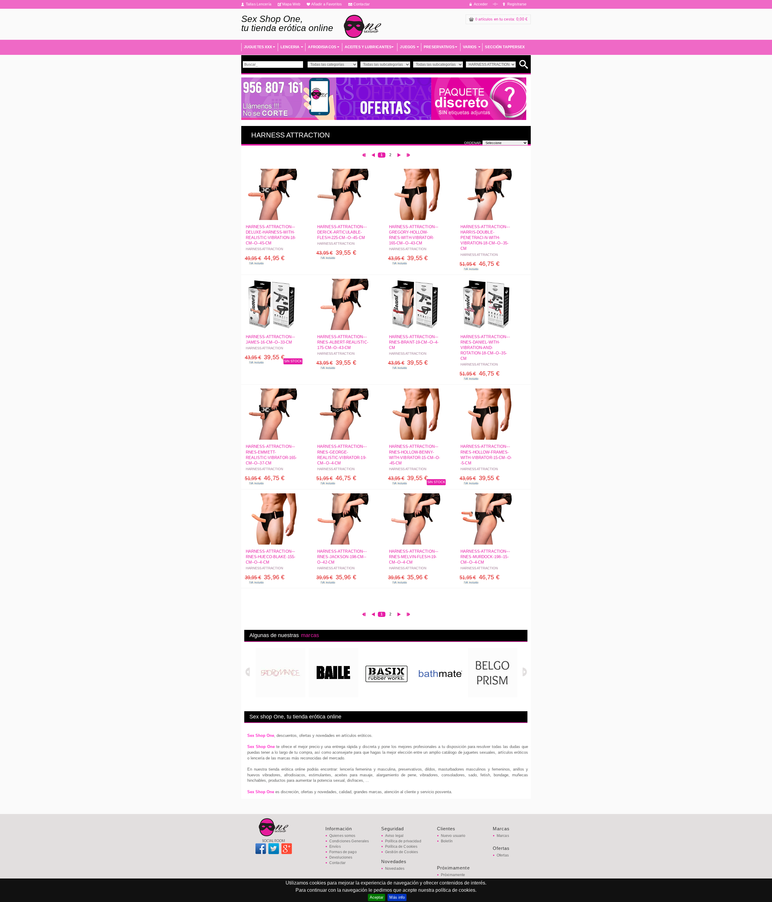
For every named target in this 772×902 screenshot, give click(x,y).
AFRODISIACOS (322, 47)
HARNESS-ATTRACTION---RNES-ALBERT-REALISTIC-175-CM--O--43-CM (342, 342)
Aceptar (377, 897)
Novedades (394, 868)
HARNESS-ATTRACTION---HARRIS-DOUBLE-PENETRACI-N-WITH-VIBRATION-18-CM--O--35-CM (485, 238)
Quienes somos (342, 836)
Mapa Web (291, 4)
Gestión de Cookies (401, 852)
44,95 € (265, 258)
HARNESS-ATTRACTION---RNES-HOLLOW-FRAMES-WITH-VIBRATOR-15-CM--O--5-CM (486, 454)
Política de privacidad (403, 841)
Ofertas (503, 855)
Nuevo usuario (453, 836)
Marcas (503, 836)
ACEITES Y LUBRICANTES (368, 47)
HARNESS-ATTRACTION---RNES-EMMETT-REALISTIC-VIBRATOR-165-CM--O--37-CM (271, 454)
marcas (310, 635)
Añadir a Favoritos (326, 4)
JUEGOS (407, 47)
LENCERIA (289, 47)
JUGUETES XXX (258, 47)
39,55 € (336, 252)
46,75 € (479, 263)
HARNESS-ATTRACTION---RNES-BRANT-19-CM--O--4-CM (414, 342)
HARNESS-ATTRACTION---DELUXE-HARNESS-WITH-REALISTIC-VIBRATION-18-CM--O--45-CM (271, 235)
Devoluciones (340, 857)
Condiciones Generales (349, 841)
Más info (397, 897)
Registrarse (517, 4)
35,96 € (265, 577)
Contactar (361, 4)
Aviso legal (394, 836)
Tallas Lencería (258, 4)
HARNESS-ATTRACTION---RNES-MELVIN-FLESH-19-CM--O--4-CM (413, 556)
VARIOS (470, 47)
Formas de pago (343, 852)
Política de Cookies (401, 846)
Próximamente (453, 875)
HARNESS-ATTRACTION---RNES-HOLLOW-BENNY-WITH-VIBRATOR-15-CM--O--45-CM (414, 454)
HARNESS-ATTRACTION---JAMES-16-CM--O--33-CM (270, 339)
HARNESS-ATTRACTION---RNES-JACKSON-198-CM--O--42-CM (342, 556)
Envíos (335, 846)
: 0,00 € (501, 19)
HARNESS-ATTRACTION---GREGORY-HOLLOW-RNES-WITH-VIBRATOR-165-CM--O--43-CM (413, 235)
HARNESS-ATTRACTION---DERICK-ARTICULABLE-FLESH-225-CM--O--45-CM (342, 232)
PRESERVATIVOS (439, 47)
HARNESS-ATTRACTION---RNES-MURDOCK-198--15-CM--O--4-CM (485, 556)
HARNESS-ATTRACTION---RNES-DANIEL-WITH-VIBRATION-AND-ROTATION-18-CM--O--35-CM (485, 348)
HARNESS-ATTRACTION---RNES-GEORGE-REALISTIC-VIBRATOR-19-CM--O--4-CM (342, 454)
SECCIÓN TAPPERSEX (505, 47)
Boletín (447, 841)
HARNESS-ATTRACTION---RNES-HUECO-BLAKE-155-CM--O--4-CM (271, 556)
